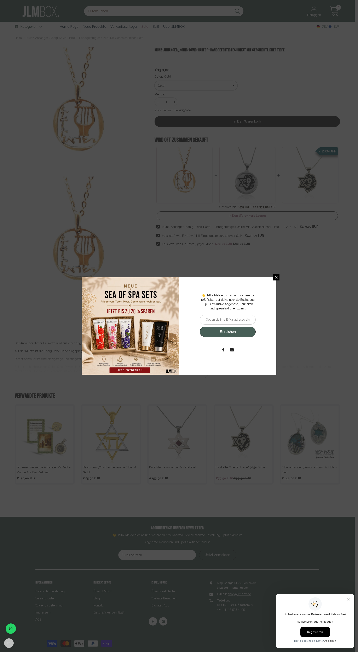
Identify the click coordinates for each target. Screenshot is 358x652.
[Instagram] (232, 349)
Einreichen (228, 332)
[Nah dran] (276, 277)
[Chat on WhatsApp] (11, 628)
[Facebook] (223, 349)
